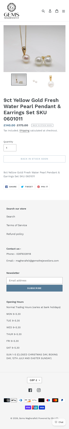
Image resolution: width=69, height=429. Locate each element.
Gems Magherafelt (28, 418)
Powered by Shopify (48, 418)
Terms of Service (16, 225)
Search (10, 216)
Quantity (8, 141)
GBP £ (33, 380)
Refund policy (15, 233)
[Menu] (63, 10)
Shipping (24, 130)
